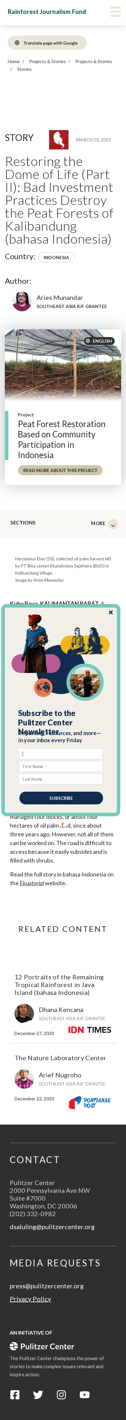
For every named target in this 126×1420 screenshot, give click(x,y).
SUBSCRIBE (61, 797)
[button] (61, 722)
